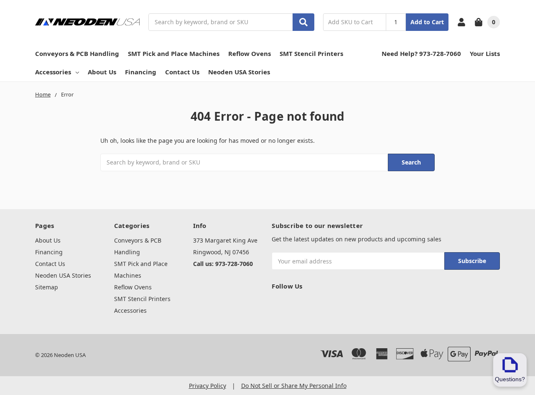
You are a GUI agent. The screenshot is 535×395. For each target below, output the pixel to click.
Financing (140, 72)
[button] (510, 370)
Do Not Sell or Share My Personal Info (293, 386)
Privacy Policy (207, 386)
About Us (102, 72)
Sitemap (46, 287)
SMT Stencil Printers (311, 53)
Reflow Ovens (249, 53)
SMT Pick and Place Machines (173, 53)
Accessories (53, 72)
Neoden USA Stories (239, 72)
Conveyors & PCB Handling (77, 53)
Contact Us (182, 72)
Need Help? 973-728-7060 (421, 53)
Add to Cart (427, 22)
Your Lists (485, 53)
